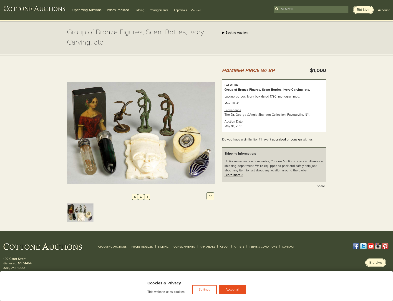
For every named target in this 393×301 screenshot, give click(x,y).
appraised (279, 139)
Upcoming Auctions (86, 10)
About (224, 246)
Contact (288, 246)
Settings (204, 289)
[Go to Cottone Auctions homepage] (34, 9)
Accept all (232, 289)
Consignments (159, 10)
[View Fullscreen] (210, 196)
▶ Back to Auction (235, 33)
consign (296, 139)
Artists (239, 246)
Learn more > (233, 175)
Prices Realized (118, 10)
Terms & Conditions (263, 246)
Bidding (139, 10)
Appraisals (180, 10)
